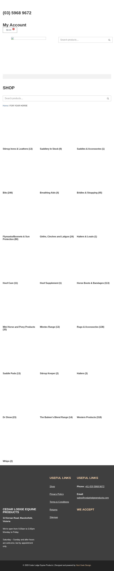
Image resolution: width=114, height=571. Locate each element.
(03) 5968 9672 (17, 13)
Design (88, 565)
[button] (57, 76)
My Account (14, 25)
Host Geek (80, 565)
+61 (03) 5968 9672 (94, 486)
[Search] (109, 40)
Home (5, 106)
